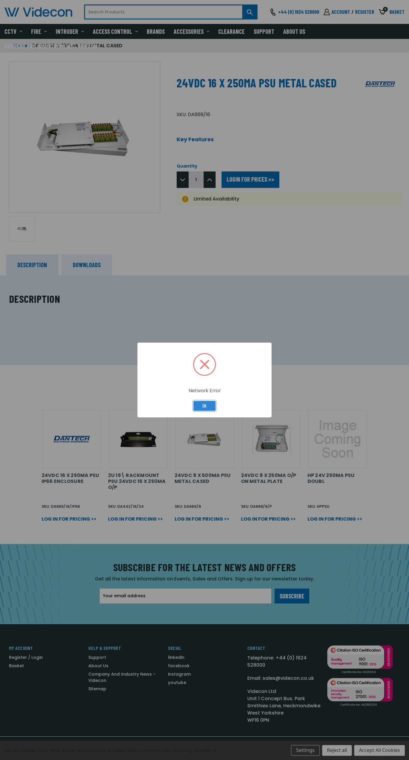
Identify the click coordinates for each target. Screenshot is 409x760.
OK (204, 405)
